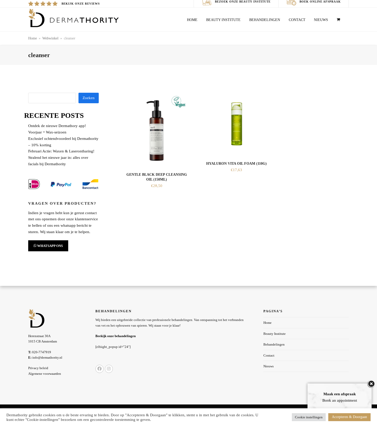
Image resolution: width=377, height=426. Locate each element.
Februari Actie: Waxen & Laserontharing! (61, 151)
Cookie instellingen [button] (309, 417)
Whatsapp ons (49, 246)
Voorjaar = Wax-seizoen (47, 132)
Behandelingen (274, 344)
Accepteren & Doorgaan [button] (349, 417)
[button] (338, 18)
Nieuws (268, 366)
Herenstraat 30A (39, 336)
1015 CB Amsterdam (42, 341)
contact (91, 213)
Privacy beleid (38, 368)
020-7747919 (39, 352)
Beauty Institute (274, 334)
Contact (268, 355)
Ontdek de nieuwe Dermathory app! (57, 126)
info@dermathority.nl (45, 357)
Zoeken (89, 98)
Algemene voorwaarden (44, 374)
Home (267, 323)
